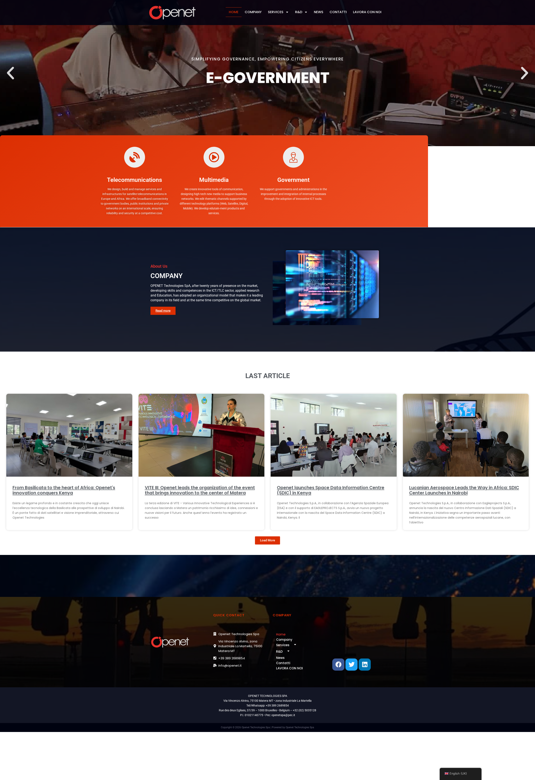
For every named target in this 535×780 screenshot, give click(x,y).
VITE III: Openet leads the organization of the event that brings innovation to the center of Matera (200, 490)
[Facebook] (338, 664)
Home (233, 12)
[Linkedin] (365, 664)
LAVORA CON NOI (367, 12)
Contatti (338, 12)
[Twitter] (351, 664)
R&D (298, 12)
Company (253, 12)
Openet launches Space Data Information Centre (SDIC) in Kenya (330, 490)
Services (275, 12)
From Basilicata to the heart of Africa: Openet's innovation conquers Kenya (64, 490)
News (318, 12)
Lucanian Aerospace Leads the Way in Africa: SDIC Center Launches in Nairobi (464, 490)
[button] (10, 73)
